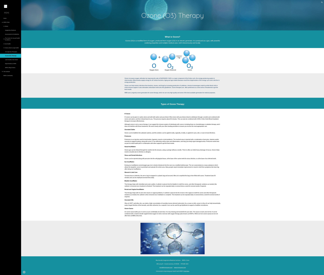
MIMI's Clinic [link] (6, 22)
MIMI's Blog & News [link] (10, 67)
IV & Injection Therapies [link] (11, 51)
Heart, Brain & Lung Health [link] (12, 48)
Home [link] (4, 18)
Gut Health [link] (7, 44)
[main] (172, 15)
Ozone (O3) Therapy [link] (10, 55)
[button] (322, 2)
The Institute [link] (6, 71)
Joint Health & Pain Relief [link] (11, 59)
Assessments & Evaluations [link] (12, 34)
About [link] (6, 26)
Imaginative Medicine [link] (10, 30)
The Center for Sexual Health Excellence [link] (12, 39)
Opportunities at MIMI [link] (10, 63)
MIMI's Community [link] (8, 75)
